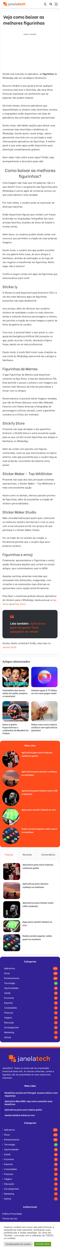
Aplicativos (9, 968)
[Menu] (56, 5)
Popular (9, 854)
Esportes (8, 1003)
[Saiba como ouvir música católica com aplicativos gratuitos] (44, 711)
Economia (9, 998)
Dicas (7, 973)
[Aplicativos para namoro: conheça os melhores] (10, 778)
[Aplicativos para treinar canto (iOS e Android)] (10, 797)
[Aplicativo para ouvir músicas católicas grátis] (10, 759)
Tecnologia (9, 983)
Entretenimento (11, 978)
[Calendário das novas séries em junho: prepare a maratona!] (15, 677)
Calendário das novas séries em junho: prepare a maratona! (14, 693)
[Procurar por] (50, 5)
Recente (27, 854)
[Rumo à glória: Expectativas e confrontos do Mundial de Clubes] (15, 711)
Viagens (8, 1017)
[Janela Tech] (14, 4)
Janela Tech (9, 647)
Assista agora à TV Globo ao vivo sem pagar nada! (44, 692)
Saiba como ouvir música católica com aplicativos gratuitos (44, 727)
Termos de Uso (9, 1218)
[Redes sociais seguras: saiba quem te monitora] (10, 835)
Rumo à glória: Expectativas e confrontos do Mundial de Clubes (15, 729)
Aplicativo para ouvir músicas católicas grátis (37, 754)
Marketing (9, 1032)
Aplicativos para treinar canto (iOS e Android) (38, 904)
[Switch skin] (45, 5)
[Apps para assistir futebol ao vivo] (10, 816)
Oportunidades (11, 988)
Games (7, 1037)
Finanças (8, 1012)
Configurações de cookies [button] (18, 1244)
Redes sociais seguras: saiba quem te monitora (37, 937)
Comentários (48, 854)
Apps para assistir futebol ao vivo (39, 809)
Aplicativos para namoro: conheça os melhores (35, 885)
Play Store (20, 604)
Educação (9, 1022)
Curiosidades (10, 1008)
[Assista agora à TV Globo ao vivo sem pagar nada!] (44, 677)
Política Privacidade (12, 1214)
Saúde (7, 993)
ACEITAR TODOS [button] (42, 1244)
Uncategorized (11, 1027)
